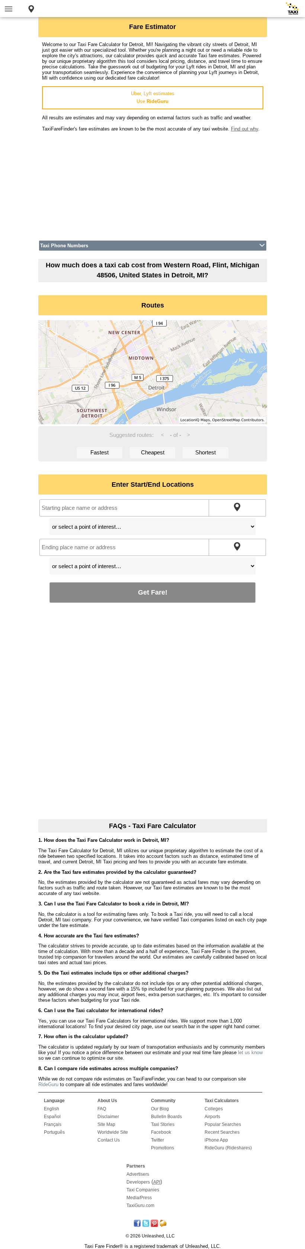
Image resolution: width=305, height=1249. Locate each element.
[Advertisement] (152, 184)
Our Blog (160, 1108)
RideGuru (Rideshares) (228, 1147)
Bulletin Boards (166, 1116)
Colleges (214, 1108)
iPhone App (216, 1140)
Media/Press (139, 1197)
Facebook (161, 1132)
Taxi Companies (142, 1189)
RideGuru (48, 1084)
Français (52, 1124)
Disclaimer (108, 1116)
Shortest (205, 452)
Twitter (157, 1140)
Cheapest (152, 452)
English (51, 1108)
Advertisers (137, 1174)
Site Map (106, 1124)
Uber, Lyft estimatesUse (152, 97)
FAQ (101, 1108)
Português (54, 1132)
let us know (250, 1052)
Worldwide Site (112, 1132)
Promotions (162, 1147)
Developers (138, 1182)
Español (52, 1116)
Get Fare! (152, 592)
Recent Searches (222, 1132)
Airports (212, 1116)
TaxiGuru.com (140, 1205)
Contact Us (108, 1140)
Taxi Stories (162, 1124)
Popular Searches (223, 1124)
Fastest (99, 452)
